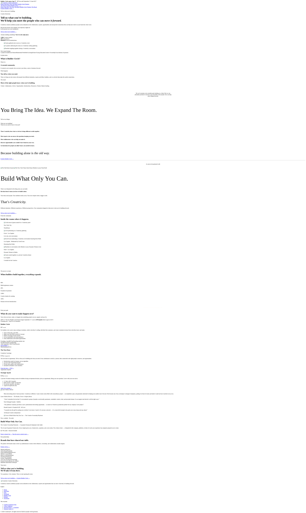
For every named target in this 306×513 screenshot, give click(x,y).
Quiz (10, 4)
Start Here (6, 4)
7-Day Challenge (8, 506)
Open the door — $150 (7, 368)
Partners (27, 4)
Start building (5, 345)
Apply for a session (6, 388)
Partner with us (5, 446)
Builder (23, 7)
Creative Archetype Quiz (10, 504)
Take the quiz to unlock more (20, 434)
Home (2, 4)
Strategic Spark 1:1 (8, 509)
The (11, 7)
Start (6, 7)
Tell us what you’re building (8, 31)
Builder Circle (21, 4)
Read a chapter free (6, 434)
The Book (14, 4)
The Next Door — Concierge (11, 507)
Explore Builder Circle (12, 5)
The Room (3, 5)
